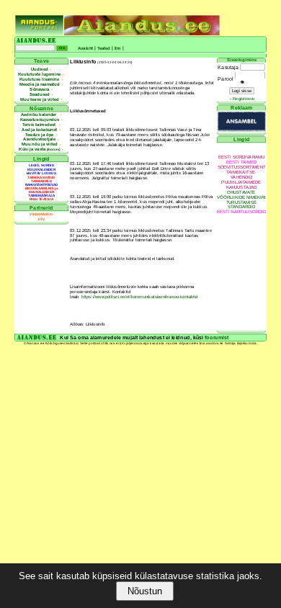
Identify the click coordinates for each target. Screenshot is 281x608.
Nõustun (145, 591)
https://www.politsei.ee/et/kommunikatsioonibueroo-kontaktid (139, 296)
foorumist (217, 338)
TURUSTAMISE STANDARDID (241, 205)
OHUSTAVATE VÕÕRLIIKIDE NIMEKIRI (241, 194)
